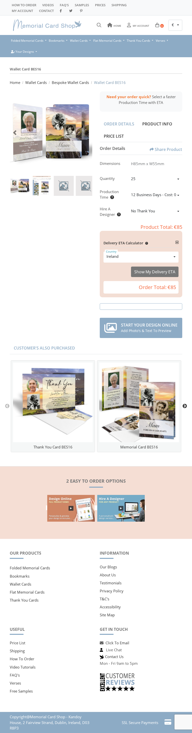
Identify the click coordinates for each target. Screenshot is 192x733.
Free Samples (21, 691)
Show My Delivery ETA (154, 272)
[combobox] (175, 25)
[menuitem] (29, 40)
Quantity (107, 178)
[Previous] (15, 133)
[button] (145, 243)
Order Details (119, 124)
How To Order (24, 5)
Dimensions (110, 163)
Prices (100, 5)
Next (184, 406)
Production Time (109, 194)
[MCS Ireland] (47, 25)
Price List (114, 136)
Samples (82, 5)
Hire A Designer (107, 211)
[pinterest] (82, 10)
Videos (48, 5)
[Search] (99, 25)
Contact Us (114, 656)
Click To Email (117, 642)
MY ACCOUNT (22, 10)
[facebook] (61, 10)
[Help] (111, 197)
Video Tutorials (23, 667)
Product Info (157, 124)
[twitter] (71, 10)
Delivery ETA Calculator (123, 243)
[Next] (87, 133)
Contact (46, 10)
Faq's (64, 5)
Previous (7, 406)
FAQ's (15, 675)
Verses (15, 683)
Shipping (119, 5)
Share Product (168, 149)
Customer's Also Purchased (44, 348)
